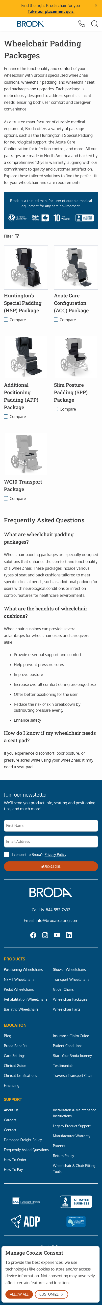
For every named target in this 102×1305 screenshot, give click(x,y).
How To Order (15, 1159)
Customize (49, 1294)
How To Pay (13, 1169)
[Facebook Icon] (33, 936)
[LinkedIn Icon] (69, 936)
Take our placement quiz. (51, 11)
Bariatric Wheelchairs (21, 1009)
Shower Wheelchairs (69, 969)
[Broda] (30, 24)
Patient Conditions (67, 1045)
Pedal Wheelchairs (19, 989)
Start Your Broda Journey (72, 1055)
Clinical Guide (15, 1065)
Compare (18, 320)
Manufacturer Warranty (71, 1135)
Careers (10, 1120)
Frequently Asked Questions (26, 1149)
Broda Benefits (15, 1045)
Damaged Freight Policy (23, 1139)
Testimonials (63, 1065)
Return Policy (63, 1155)
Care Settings (15, 1055)
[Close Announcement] (96, 5)
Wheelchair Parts (66, 1009)
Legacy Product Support (72, 1126)
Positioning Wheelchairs (23, 969)
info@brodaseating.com (57, 920)
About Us (11, 1110)
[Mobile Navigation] (7, 24)
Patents (59, 1145)
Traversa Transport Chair (73, 1075)
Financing (11, 1085)
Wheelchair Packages (70, 999)
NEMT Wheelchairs (19, 979)
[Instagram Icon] (45, 936)
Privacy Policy (55, 854)
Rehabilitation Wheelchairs (26, 999)
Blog (7, 1035)
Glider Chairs (63, 989)
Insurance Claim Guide (71, 1035)
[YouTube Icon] (57, 936)
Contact (10, 1130)
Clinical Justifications (20, 1075)
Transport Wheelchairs (71, 979)
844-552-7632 (58, 909)
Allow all (19, 1294)
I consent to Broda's (39, 854)
